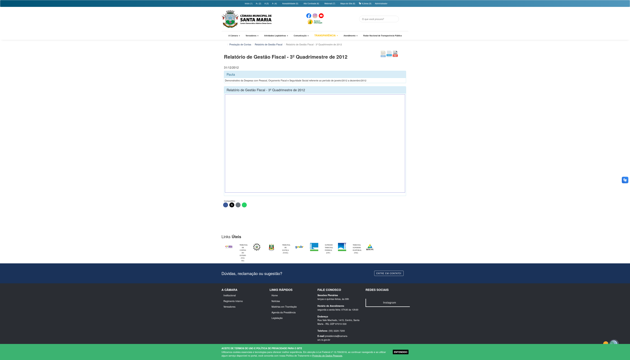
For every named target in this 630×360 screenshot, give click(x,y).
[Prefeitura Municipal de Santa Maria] (229, 245)
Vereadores (229, 306)
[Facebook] (225, 204)
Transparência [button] (325, 35)
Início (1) (248, 3)
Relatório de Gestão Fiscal (268, 44)
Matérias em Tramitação (284, 306)
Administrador (381, 3)
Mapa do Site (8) (347, 3)
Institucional (229, 295)
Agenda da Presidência (284, 312)
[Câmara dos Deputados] (314, 243)
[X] (231, 204)
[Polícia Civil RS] (257, 243)
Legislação (277, 318)
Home (275, 295)
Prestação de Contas (240, 44)
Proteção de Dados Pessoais (327, 355)
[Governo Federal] (299, 243)
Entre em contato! (388, 273)
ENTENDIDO (400, 352)
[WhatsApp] (244, 204)
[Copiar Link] (238, 204)
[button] (234, 35)
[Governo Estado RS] (271, 243)
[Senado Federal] (342, 243)
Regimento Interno (233, 301)
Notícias (276, 301)
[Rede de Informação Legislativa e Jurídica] (370, 243)
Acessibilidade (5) (290, 3)
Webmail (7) (329, 3)
